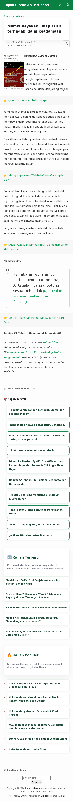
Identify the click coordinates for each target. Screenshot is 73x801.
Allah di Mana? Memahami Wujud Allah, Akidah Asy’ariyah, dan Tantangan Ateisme (34, 595)
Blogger (45, 795)
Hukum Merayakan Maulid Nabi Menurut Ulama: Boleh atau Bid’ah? (34, 633)
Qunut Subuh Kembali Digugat (27, 100)
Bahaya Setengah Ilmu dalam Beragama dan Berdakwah (37, 481)
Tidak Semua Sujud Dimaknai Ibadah (32, 450)
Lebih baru (25, 388)
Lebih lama (13, 388)
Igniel (63, 795)
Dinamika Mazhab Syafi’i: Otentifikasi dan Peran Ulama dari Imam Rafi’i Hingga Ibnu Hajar (36, 465)
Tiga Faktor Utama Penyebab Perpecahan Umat (36, 511)
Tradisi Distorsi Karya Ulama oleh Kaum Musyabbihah (34, 496)
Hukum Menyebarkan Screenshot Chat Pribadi (33, 712)
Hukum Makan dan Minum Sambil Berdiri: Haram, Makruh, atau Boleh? (35, 699)
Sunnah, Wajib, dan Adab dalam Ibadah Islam (38, 738)
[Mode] (60, 5)
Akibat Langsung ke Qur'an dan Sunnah (34, 524)
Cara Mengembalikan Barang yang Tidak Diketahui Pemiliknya (35, 685)
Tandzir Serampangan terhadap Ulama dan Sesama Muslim (36, 411)
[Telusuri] (67, 5)
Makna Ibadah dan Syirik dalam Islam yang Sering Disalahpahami (37, 437)
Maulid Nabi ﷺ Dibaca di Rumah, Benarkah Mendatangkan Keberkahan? (32, 619)
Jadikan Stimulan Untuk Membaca (31, 535)
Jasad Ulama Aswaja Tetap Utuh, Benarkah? (37, 424)
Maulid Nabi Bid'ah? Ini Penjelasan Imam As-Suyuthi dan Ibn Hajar (33, 582)
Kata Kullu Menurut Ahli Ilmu (27, 749)
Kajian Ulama (32, 788)
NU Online (22, 795)
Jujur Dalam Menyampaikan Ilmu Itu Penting (38, 296)
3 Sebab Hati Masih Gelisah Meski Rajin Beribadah (36, 607)
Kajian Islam (51, 342)
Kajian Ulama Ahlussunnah (26, 4)
